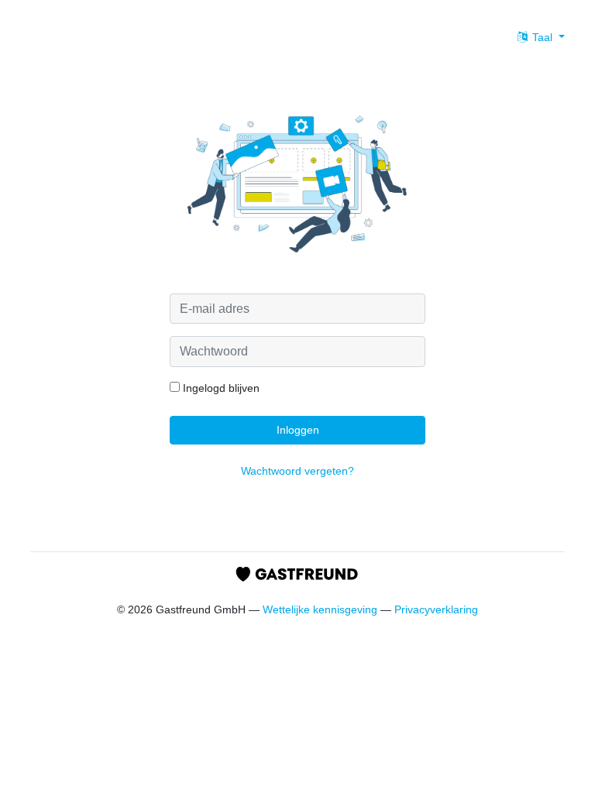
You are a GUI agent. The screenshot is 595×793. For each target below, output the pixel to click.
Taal (542, 37)
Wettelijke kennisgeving (320, 609)
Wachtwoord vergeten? (297, 471)
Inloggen (298, 430)
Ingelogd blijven (220, 388)
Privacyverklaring (436, 609)
